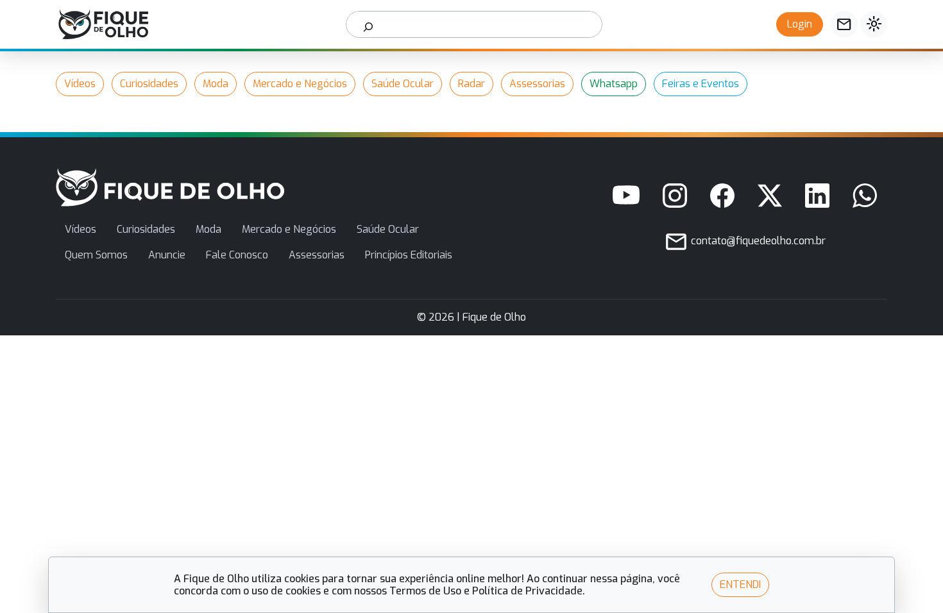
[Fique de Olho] (103, 24)
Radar (471, 83)
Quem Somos (96, 255)
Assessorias (537, 83)
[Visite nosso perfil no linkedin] (817, 195)
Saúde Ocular (402, 83)
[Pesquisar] (368, 24)
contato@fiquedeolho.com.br (757, 241)
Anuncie (166, 255)
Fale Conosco (237, 255)
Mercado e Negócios (300, 83)
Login (799, 24)
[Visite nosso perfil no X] (770, 195)
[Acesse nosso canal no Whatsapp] (865, 195)
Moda (215, 83)
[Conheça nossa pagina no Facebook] (722, 195)
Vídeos (80, 83)
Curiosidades (149, 83)
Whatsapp (614, 83)
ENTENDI (740, 584)
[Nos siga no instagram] (675, 195)
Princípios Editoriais (408, 255)
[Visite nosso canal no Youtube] (626, 195)
